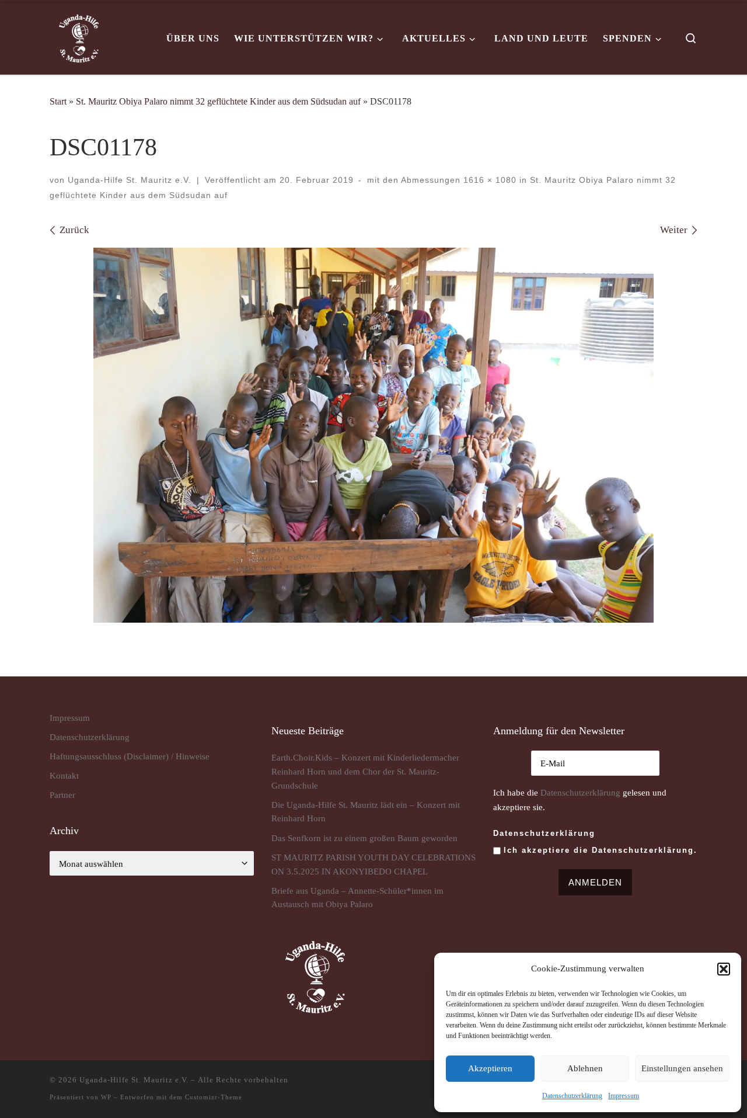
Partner (62, 795)
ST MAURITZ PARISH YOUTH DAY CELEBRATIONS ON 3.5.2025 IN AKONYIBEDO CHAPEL (373, 864)
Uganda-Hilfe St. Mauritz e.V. (129, 180)
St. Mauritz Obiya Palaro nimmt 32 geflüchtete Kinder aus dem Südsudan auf (218, 101)
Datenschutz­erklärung (572, 1096)
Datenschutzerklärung (580, 792)
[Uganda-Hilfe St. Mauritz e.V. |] (79, 36)
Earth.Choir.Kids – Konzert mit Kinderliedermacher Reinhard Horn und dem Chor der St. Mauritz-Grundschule (365, 771)
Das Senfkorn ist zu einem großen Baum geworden (364, 838)
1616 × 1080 (488, 180)
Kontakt (64, 775)
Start (58, 101)
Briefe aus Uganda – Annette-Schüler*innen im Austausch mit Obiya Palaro (357, 897)
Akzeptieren (490, 1068)
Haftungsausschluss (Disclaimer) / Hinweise (130, 756)
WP (106, 1096)
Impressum (623, 1096)
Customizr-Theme (213, 1096)
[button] (723, 969)
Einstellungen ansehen (682, 1068)
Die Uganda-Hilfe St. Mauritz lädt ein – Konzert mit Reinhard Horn (365, 812)
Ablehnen (585, 1068)
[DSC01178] (373, 435)
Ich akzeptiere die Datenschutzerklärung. (600, 850)
